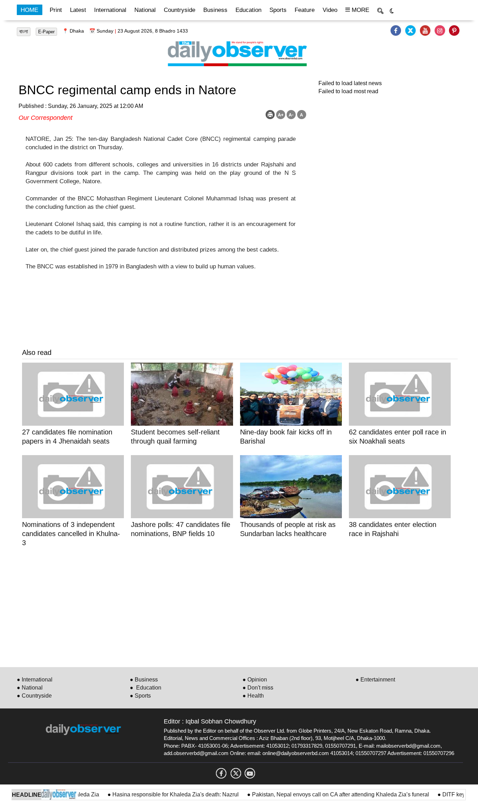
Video (330, 10)
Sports (278, 10)
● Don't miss (257, 688)
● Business (144, 680)
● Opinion (254, 680)
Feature (305, 10)
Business (215, 10)
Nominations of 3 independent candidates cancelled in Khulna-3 (71, 534)
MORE (359, 10)
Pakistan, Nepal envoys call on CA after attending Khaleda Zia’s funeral (330, 794)
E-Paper (46, 31)
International (110, 10)
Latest (78, 10)
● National (30, 688)
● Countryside (34, 696)
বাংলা (23, 31)
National (145, 10)
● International (34, 680)
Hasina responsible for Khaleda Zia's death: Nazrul (165, 794)
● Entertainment (375, 680)
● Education (145, 688)
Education (248, 10)
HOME (29, 10)
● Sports (140, 696)
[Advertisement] (232, 606)
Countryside (179, 10)
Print (56, 10)
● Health (253, 696)
